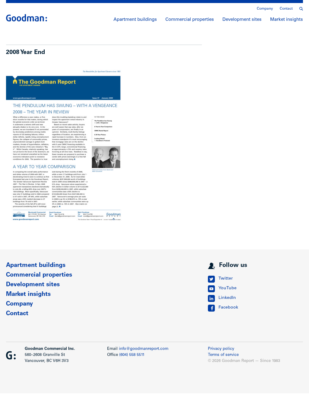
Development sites (242, 19)
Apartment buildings (135, 19)
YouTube (227, 288)
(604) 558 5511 (132, 355)
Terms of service (223, 355)
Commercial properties (189, 19)
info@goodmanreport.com (143, 349)
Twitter (225, 279)
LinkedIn (227, 298)
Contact (286, 9)
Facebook (228, 308)
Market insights (286, 19)
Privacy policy (221, 349)
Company (265, 9)
